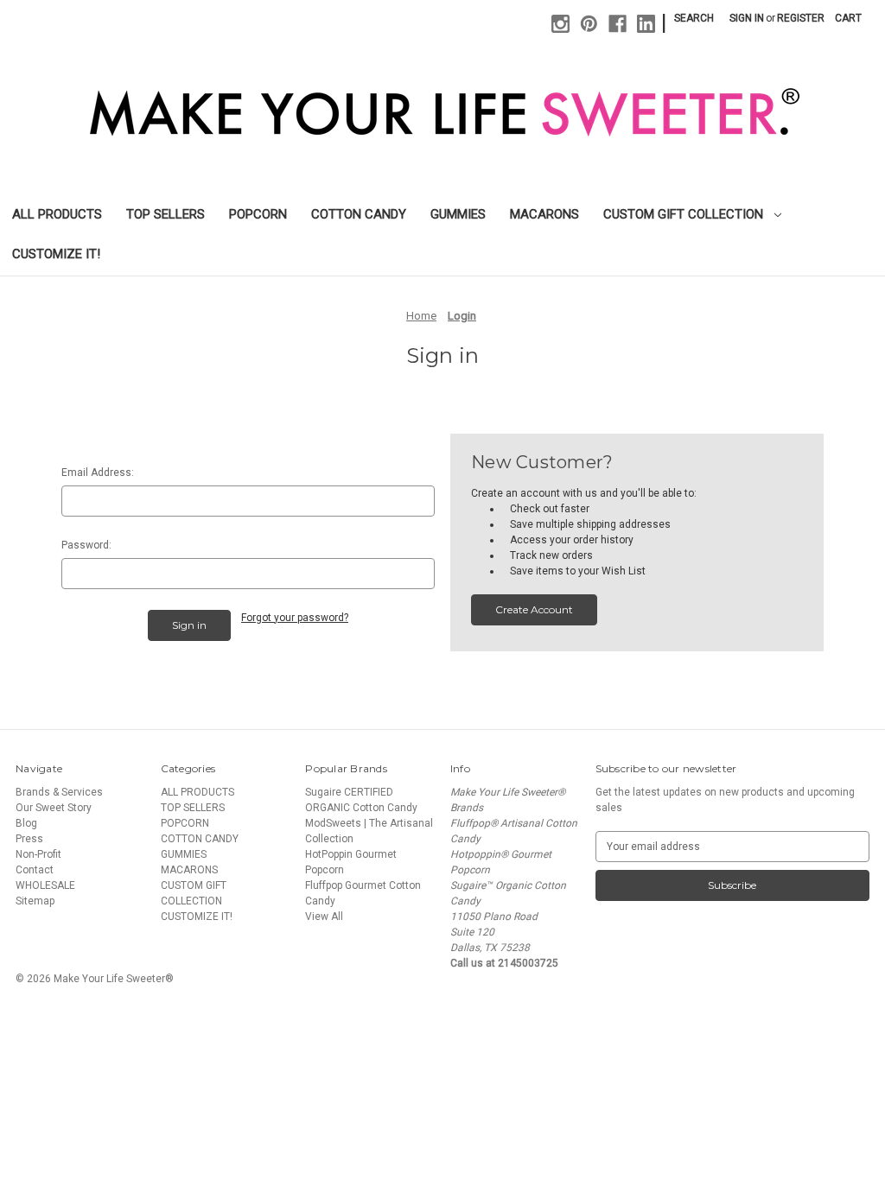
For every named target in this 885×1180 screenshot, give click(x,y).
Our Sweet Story (54, 808)
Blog (26, 823)
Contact (35, 870)
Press (29, 839)
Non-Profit (38, 854)
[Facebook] (617, 24)
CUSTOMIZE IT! (56, 254)
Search (694, 18)
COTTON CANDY (358, 214)
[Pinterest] (589, 24)
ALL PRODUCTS (57, 214)
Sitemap (35, 901)
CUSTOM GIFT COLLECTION (685, 214)
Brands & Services (59, 792)
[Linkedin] (646, 24)
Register (801, 18)
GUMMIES (458, 214)
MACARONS (544, 214)
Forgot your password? (294, 618)
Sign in (746, 18)
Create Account (534, 609)
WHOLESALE (45, 885)
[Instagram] (560, 24)
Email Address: (97, 472)
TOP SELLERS (165, 214)
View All (324, 916)
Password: (86, 545)
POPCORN (258, 214)
